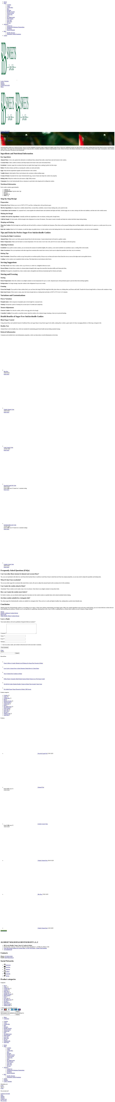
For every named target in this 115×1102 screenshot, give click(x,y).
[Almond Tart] (21, 787)
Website (3, 641)
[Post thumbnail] (5, 661)
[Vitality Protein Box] (21, 860)
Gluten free (9, 14)
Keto (8, 16)
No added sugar (11, 17)
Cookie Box (10, 7)
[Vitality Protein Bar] (21, 928)
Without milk (7, 713)
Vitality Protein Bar (43, 928)
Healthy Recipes (11, 32)
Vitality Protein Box (43, 860)
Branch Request (11, 30)
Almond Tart (41, 787)
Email (2, 639)
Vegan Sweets (10, 13)
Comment (3, 633)
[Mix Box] (21, 894)
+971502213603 (8, 956)
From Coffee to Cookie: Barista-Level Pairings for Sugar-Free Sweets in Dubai (23, 663)
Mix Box (40, 894)
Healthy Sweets (11, 11)
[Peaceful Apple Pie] (21, 753)
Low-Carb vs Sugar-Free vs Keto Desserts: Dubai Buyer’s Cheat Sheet (21, 668)
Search (2, 651)
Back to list (3, 614)
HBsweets (10, 140)
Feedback (9, 28)
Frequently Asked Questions (14, 34)
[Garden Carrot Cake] (21, 824)
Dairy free (9, 21)
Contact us (9, 25)
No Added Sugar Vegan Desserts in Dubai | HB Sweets (17, 689)
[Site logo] (9, 79)
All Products (4, 930)
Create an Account (5, 1093)
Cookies (9, 4)
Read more (6, 374)
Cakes (8, 6)
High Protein (10, 18)
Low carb (9, 20)
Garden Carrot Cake (43, 824)
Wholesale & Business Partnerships (15, 27)
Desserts (9, 10)
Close (2, 650)
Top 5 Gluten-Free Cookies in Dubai (13, 673)
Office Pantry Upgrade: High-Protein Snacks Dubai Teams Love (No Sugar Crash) (24, 679)
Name (3, 636)
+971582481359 (8, 949)
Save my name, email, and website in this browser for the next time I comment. (22, 644)
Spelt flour (6, 715)
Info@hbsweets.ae (9, 957)
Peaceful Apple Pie (42, 753)
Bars (8, 9)
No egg (9, 23)
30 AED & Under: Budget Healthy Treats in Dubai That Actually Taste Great (23, 684)
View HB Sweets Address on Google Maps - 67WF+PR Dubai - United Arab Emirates (25, 948)
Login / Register (8, 1081)
